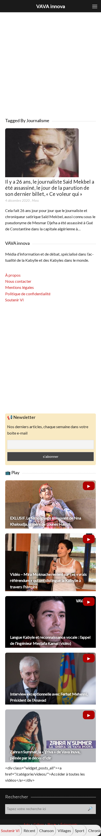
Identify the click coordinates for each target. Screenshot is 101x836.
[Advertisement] (50, 62)
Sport (79, 830)
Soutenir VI (14, 299)
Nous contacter (18, 281)
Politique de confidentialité (27, 293)
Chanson (46, 830)
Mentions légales (19, 287)
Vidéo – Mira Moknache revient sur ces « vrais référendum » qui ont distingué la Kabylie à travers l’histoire (48, 580)
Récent (29, 830)
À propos (13, 275)
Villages (64, 830)
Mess (35, 200)
